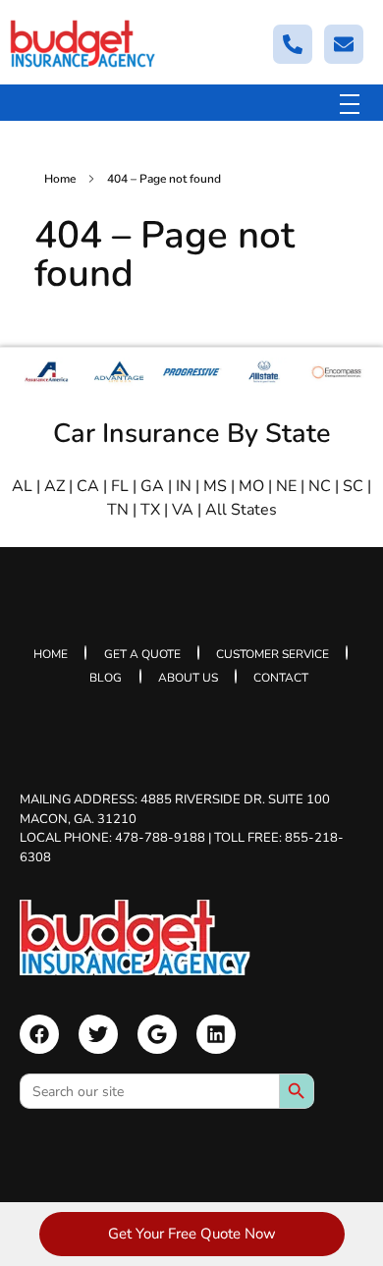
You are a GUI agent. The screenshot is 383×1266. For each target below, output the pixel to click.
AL (22, 486)
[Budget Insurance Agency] (83, 44)
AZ (54, 486)
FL (120, 486)
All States (241, 510)
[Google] (157, 1034)
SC (353, 486)
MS (215, 486)
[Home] (135, 937)
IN (184, 486)
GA (152, 486)
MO (251, 486)
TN (118, 510)
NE (286, 486)
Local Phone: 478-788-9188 (112, 838)
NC (319, 486)
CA (88, 486)
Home (60, 179)
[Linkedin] (216, 1034)
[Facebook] (39, 1034)
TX (150, 510)
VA (182, 510)
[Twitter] (98, 1034)
